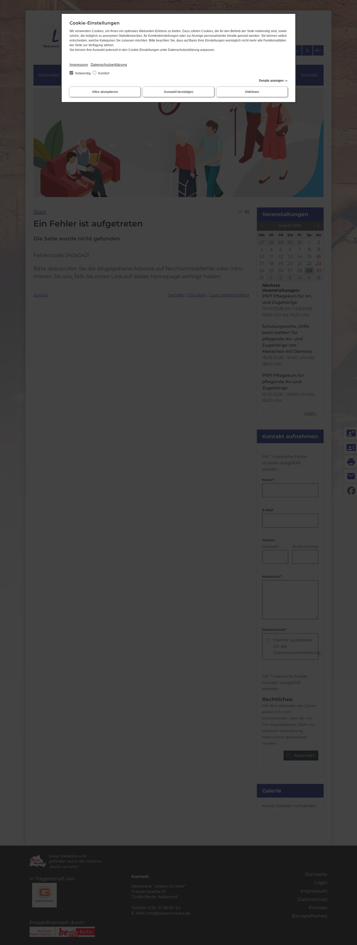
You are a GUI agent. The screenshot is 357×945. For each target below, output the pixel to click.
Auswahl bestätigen (178, 92)
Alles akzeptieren (105, 92)
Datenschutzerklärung (109, 64)
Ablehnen (252, 92)
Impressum (79, 64)
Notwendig (82, 73)
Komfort (103, 73)
